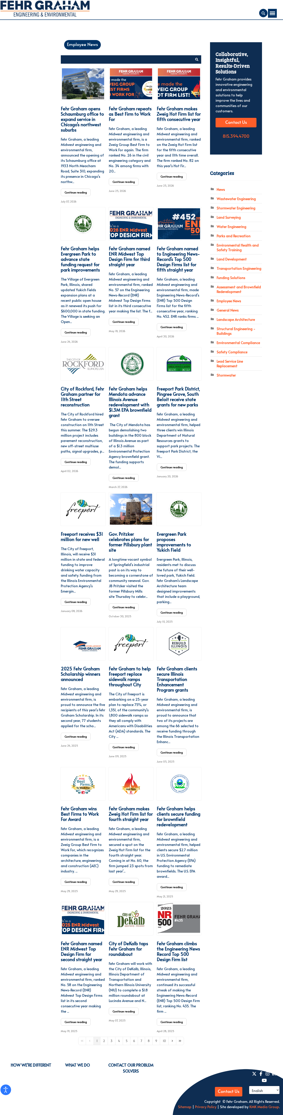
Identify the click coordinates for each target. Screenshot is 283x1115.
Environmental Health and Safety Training (238, 247)
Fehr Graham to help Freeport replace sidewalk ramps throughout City (130, 677)
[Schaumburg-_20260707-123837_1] (83, 83)
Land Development (232, 258)
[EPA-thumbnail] (179, 783)
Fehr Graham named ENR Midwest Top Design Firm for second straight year (81, 951)
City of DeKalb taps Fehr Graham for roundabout (128, 948)
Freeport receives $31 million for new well (82, 536)
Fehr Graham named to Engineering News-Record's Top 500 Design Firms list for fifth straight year (178, 259)
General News (228, 310)
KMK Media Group (264, 1106)
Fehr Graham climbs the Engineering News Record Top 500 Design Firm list (178, 951)
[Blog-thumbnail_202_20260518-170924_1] (131, 223)
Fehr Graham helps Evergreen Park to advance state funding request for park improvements (80, 259)
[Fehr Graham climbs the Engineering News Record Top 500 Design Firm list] (179, 918)
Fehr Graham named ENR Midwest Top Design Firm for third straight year (129, 256)
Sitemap (184, 1106)
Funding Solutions (231, 277)
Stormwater (226, 375)
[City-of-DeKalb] (131, 918)
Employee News (82, 44)
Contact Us (236, 122)
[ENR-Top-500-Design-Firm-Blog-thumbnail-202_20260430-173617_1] (179, 223)
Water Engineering (231, 226)
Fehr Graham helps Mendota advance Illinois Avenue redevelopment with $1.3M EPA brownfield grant (130, 402)
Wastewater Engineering (236, 198)
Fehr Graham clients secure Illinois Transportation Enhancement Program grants (177, 679)
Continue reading (76, 192)
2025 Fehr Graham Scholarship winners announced (80, 674)
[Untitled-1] (179, 364)
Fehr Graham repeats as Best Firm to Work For (130, 113)
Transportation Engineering (239, 268)
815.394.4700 (236, 136)
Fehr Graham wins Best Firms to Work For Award (80, 813)
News (221, 189)
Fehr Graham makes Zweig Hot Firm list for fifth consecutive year (179, 113)
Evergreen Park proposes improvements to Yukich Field (174, 542)
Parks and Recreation (233, 235)
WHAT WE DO (77, 1065)
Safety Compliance (232, 351)
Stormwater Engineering (236, 207)
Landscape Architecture (236, 319)
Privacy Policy (205, 1106)
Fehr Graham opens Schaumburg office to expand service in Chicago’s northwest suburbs (82, 119)
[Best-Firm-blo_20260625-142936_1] (131, 83)
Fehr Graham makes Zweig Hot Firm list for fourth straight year (131, 813)
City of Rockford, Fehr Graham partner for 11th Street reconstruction (82, 397)
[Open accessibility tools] (5, 1089)
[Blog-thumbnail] (83, 918)
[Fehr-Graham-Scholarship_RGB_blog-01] (83, 643)
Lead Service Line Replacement (230, 363)
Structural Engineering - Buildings (236, 331)
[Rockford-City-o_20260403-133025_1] (83, 364)
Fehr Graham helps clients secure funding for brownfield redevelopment (178, 816)
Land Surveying (229, 217)
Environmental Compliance (238, 342)
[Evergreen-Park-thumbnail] (83, 223)
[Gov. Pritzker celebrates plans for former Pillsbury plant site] (131, 509)
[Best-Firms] (83, 783)
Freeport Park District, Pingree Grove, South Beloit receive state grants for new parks (178, 397)
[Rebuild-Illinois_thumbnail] (179, 643)
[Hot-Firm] (131, 783)
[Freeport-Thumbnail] (83, 509)
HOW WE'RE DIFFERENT (31, 1065)
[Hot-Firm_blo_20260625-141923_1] (179, 83)
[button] (196, 59)
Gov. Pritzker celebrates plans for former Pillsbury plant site (130, 542)
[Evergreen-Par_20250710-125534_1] (179, 509)
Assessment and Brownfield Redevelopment (239, 289)
